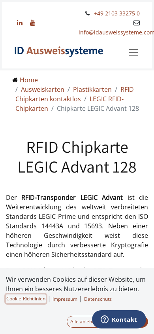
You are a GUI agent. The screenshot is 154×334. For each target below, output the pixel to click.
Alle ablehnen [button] (85, 321)
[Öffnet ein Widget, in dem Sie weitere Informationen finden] (119, 320)
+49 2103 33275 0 (117, 13)
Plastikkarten (92, 89)
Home (29, 80)
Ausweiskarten (42, 89)
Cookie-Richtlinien (25, 298)
